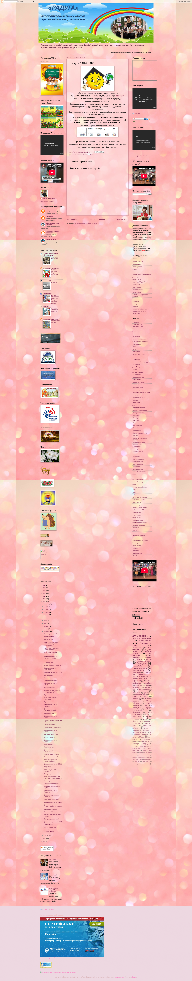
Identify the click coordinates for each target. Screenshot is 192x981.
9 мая (134, 334)
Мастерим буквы (49, 747)
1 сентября (135, 322)
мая (45, 623)
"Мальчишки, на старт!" (51, 757)
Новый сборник (48, 639)
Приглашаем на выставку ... (55, 321)
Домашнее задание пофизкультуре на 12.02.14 (53, 805)
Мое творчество (137, 418)
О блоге (134, 269)
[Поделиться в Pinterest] (103, 152)
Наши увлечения (137, 469)
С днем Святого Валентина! (52, 727)
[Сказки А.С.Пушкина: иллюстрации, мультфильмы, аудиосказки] (46, 546)
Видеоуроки (136, 304)
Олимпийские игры (138, 482)
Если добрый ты (137, 385)
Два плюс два (47, 293)
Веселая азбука (48, 744)
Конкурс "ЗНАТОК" (49, 831)
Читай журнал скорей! (50, 634)
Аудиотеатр (136, 336)
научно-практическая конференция (138, 445)
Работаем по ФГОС (138, 510)
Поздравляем (136, 502)
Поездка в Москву (49, 688)
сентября (47, 612)
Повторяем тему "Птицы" (51, 734)
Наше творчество (137, 451)
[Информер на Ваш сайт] (136, 113)
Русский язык (136, 515)
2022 (44, 585)
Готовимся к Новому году (140, 362)
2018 (44, 590)
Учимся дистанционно (139, 535)
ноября (46, 606)
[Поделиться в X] (99, 152)
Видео (134, 349)
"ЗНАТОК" (120, 96)
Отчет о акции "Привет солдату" (50, 770)
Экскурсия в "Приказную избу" (53, 812)
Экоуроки (135, 548)
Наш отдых (135, 449)
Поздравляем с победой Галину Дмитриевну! (53, 890)
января (46, 835)
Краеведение (136, 402)
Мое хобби (135, 420)
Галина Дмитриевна (48, 198)
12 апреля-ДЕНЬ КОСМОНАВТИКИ (137, 325)
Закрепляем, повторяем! (51, 799)
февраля (47, 631)
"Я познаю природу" (50, 737)
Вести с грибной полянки (51, 781)
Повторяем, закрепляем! (51, 819)
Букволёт (46, 306)
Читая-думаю (136, 545)
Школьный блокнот (49, 281)
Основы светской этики (139, 487)
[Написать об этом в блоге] (97, 152)
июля (46, 618)
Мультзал (135, 306)
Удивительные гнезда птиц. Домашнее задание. (52, 709)
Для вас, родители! (138, 277)
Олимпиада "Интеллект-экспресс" (51, 653)
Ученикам (135, 299)
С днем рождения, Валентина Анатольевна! (53, 721)
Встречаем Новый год (139, 357)
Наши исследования (138, 459)
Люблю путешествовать (139, 410)
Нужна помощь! (48, 675)
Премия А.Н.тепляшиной (139, 507)
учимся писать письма (139, 538)
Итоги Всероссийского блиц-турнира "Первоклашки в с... (53, 777)
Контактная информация (139, 309)
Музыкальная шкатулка (139, 433)
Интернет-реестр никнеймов (48, 958)
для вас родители (137, 372)
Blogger (134, 977)
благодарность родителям (140, 341)
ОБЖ (134, 474)
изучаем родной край (138, 390)
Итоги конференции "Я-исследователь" (51, 760)
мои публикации (137, 425)
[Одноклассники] (149, 119)
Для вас (134, 369)
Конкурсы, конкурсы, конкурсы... (50, 828)
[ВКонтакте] (145, 119)
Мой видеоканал (137, 266)
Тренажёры (135, 301)
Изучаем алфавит (49, 713)
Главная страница (97, 219)
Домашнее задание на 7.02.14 (53, 802)
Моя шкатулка (136, 430)
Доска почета (136, 292)
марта (46, 629)
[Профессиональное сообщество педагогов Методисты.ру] (58, 972)
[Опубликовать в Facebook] (101, 152)
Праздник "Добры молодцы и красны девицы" (52, 691)
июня (46, 620)
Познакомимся (136, 264)
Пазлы (134, 489)
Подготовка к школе (138, 499)
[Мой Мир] (134, 121)
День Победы (136, 367)
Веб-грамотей (136, 344)
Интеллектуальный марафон (141, 392)
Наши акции (136, 284)
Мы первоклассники (138, 442)
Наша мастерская (137, 289)
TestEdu (134, 555)
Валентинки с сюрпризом (51, 783)
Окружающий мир (137, 479)
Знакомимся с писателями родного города (52, 648)
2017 (44, 593)
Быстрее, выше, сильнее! (51, 754)
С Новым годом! (53, 874)
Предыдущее (122, 219)
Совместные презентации (140, 522)
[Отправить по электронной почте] (95, 152)
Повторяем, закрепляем (51, 774)
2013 (44, 838)
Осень (134, 484)
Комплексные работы (138, 397)
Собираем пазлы (49, 824)
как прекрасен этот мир (139, 395)
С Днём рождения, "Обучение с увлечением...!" (55, 272)
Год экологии (136, 359)
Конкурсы (86, 155)
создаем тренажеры (138, 525)
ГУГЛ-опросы (136, 364)
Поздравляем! (48, 766)
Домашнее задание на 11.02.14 (53, 764)
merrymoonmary (119, 977)
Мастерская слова (138, 413)
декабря (46, 604)
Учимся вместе (137, 533)
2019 (44, 588)
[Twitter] (147, 119)
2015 (44, 599)
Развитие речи (136, 512)
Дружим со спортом (138, 382)
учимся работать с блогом (140, 540)
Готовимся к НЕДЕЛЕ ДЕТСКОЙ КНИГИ (50, 657)
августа (46, 615)
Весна (134, 346)
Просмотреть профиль (47, 201)
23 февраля (136, 329)
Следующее (71, 219)
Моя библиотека (137, 428)
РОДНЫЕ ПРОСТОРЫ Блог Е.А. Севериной (51, 254)
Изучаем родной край (50, 809)
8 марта (134, 331)
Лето (133, 405)
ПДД (133, 494)
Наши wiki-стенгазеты (139, 472)
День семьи (52, 859)
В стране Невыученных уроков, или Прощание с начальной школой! (55, 299)
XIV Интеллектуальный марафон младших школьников (51, 643)
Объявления (93, 155)
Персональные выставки (139, 497)
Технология (135, 527)
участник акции (142, 156)
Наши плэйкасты (137, 464)
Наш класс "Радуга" (138, 282)
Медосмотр (47, 695)
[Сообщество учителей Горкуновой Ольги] (46, 967)
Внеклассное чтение (138, 354)
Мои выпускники (137, 423)
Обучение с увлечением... (51, 268)
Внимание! (47, 678)
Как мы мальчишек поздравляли (49, 661)
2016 (44, 596)
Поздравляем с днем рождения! (50, 668)
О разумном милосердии (54, 257)
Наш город (135, 272)
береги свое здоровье (139, 339)
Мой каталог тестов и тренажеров (139, 312)
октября (46, 609)
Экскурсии (135, 550)
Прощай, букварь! (49, 636)
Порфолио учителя (138, 505)
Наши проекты (136, 287)
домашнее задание (138, 377)
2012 (44, 841)
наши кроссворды (137, 461)
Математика (136, 415)
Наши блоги (136, 456)
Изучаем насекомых (50, 702)
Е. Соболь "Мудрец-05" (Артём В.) (54, 309)
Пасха (134, 492)
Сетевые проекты (137, 517)
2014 (44, 601)
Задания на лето (137, 387)
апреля (46, 626)
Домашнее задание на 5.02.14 (53, 822)
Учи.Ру (134, 530)
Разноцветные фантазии (50, 319)
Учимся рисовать (137, 543)
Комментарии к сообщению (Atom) (87, 223)
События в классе (137, 520)
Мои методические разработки (141, 274)
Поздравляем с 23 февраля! (52, 665)
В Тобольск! (54, 282)
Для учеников (78, 155)
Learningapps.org (137, 553)
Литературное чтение (138, 407)
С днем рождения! (49, 724)
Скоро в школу (136, 279)
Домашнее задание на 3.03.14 (53, 672)
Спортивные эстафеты (50, 680)
